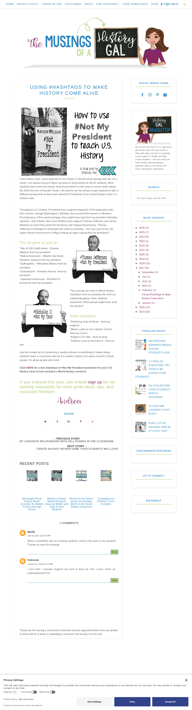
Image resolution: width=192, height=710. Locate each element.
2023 (142, 241)
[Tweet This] (45, 421)
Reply (114, 552)
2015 (142, 311)
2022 (142, 245)
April (145, 285)
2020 (142, 254)
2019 (142, 259)
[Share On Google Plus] (69, 421)
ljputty (31, 532)
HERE (30, 367)
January (147, 303)
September (148, 272)
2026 (142, 228)
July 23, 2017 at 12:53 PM (38, 536)
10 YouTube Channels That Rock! (159, 410)
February (147, 290)
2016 (142, 307)
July (144, 276)
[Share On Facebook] (57, 421)
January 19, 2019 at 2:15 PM (40, 564)
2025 (142, 232)
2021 (142, 250)
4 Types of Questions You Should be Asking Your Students (152, 369)
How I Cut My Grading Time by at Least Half (159, 427)
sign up (95, 382)
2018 (142, 263)
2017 (142, 268)
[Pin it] (81, 421)
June (145, 281)
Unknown (33, 560)
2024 (142, 237)
